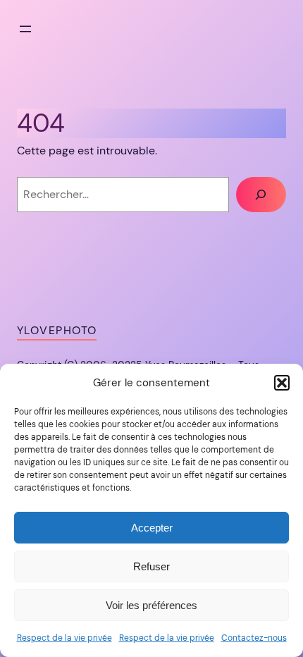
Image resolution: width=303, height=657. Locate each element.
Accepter (152, 528)
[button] (282, 383)
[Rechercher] (261, 194)
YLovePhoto (57, 330)
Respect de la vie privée (64, 638)
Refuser (151, 566)
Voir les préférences (151, 605)
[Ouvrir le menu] (25, 28)
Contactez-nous (254, 638)
